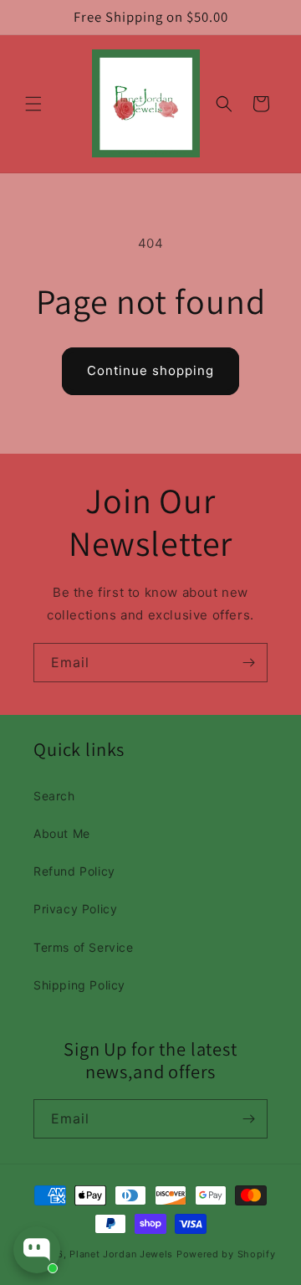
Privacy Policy (75, 909)
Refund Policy (74, 871)
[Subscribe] (248, 662)
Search (54, 796)
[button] (33, 103)
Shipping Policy (79, 985)
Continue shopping (150, 370)
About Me (61, 833)
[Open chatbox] (36, 1249)
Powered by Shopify (226, 1254)
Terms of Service (83, 947)
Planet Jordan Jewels (122, 1254)
